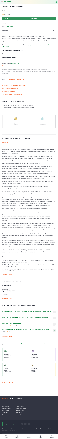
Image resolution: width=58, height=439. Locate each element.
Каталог (6, 437)
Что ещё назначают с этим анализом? (12, 94)
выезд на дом (15, 63)
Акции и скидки (5, 406)
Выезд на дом (5, 410)
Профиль (29, 437)
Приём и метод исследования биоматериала (14, 85)
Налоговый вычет (20, 414)
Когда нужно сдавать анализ (10, 88)
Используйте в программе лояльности (34, 371)
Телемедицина (5, 412)
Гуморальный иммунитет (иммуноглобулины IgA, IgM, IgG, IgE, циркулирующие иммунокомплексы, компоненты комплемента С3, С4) (26, 311)
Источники (5, 142)
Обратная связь (19, 416)
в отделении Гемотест (16, 61)
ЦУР (37, 428)
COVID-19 (18, 404)
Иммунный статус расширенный (11, 323)
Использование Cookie (45, 428)
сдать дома (9, 26)
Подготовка (5, 414)
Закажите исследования (7, 356)
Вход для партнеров (9, 424)
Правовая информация (27, 428)
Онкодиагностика (20, 410)
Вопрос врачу (19, 412)
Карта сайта (5, 428)
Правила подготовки (7, 66)
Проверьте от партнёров (7, 371)
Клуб (40, 437)
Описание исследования (8, 91)
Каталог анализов (6, 404)
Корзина (17, 437)
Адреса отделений (6, 408)
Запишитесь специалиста (34, 356)
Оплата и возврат (15, 428)
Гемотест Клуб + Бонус (21, 408)
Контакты (52, 437)
